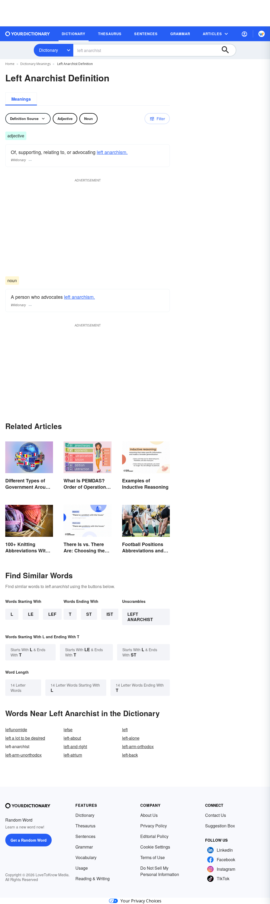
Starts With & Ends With (28, 652)
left (125, 729)
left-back (130, 755)
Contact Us (215, 815)
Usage (81, 868)
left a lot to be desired (25, 738)
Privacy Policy (153, 826)
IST (110, 614)
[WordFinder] (261, 34)
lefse (68, 729)
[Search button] (228, 50)
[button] (244, 33)
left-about (72, 738)
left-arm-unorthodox (23, 755)
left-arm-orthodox (138, 746)
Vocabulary (86, 857)
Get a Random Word (29, 840)
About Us (149, 815)
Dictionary (48, 50)
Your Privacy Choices (140, 901)
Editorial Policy (154, 836)
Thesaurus (85, 826)
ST (89, 614)
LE (30, 614)
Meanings (21, 99)
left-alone (130, 738)
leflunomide (16, 729)
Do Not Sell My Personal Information (159, 871)
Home (10, 64)
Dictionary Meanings (35, 64)
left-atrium (73, 755)
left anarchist (140, 616)
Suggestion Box (220, 826)
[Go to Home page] (27, 33)
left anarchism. (112, 151)
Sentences (85, 836)
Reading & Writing (92, 878)
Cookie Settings (155, 847)
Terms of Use (152, 857)
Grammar (84, 847)
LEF (52, 614)
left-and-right (75, 746)
